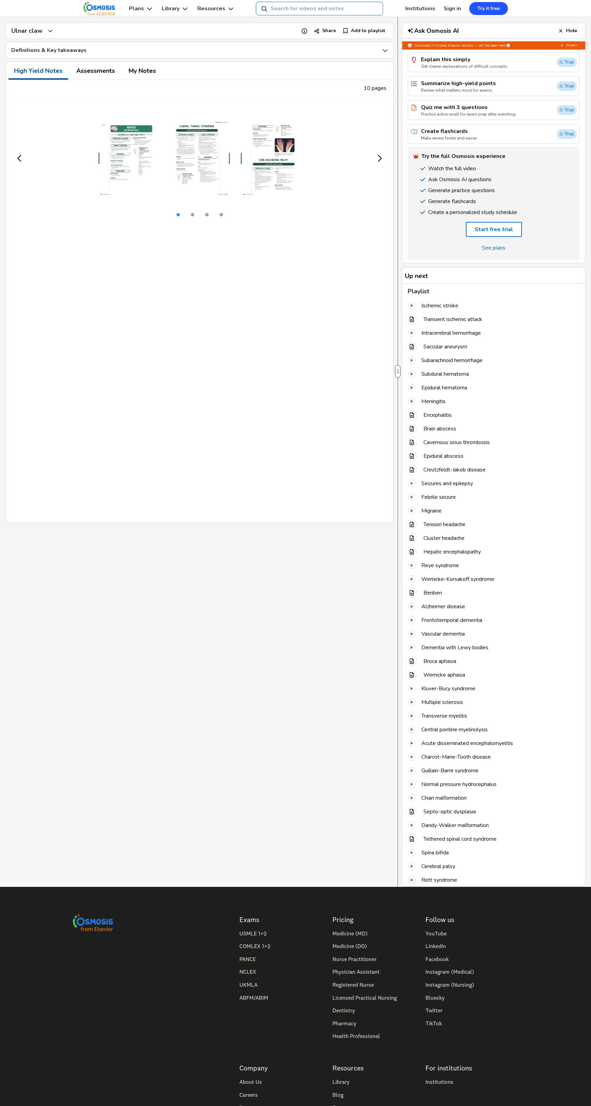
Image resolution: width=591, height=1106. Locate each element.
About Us (250, 1081)
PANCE (247, 959)
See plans (493, 248)
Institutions (420, 8)
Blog (337, 1094)
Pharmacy (344, 1023)
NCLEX (247, 971)
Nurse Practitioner (354, 959)
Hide (571, 30)
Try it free (488, 8)
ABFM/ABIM (253, 997)
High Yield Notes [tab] (38, 71)
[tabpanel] (199, 301)
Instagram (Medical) (449, 971)
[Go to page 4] (221, 214)
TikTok (433, 1023)
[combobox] (319, 8)
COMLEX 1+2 (254, 946)
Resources (211, 8)
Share (329, 30)
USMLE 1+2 (252, 933)
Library (171, 8)
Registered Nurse (353, 984)
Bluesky (435, 997)
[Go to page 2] (192, 214)
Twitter (434, 1010)
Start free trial (494, 229)
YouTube (436, 933)
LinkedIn (435, 946)
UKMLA (248, 984)
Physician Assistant (356, 971)
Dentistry (343, 1010)
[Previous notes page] (20, 158)
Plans (136, 8)
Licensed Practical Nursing (364, 997)
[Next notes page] (379, 158)
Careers (248, 1094)
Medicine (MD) (350, 933)
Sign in (452, 8)
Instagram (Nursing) (449, 984)
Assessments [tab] (95, 71)
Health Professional (356, 1035)
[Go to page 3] (206, 214)
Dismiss (571, 45)
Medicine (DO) (349, 946)
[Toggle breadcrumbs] (50, 31)
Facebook (437, 959)
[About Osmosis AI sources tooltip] (508, 45)
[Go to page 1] (178, 214)
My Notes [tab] (142, 71)
